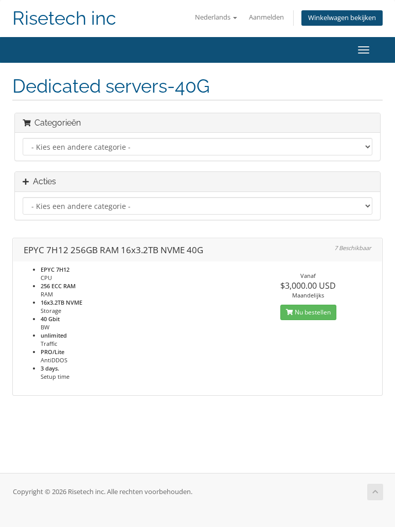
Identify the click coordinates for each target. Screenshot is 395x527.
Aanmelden (266, 17)
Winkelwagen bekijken (342, 17)
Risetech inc (64, 18)
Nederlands (213, 17)
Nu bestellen (312, 312)
